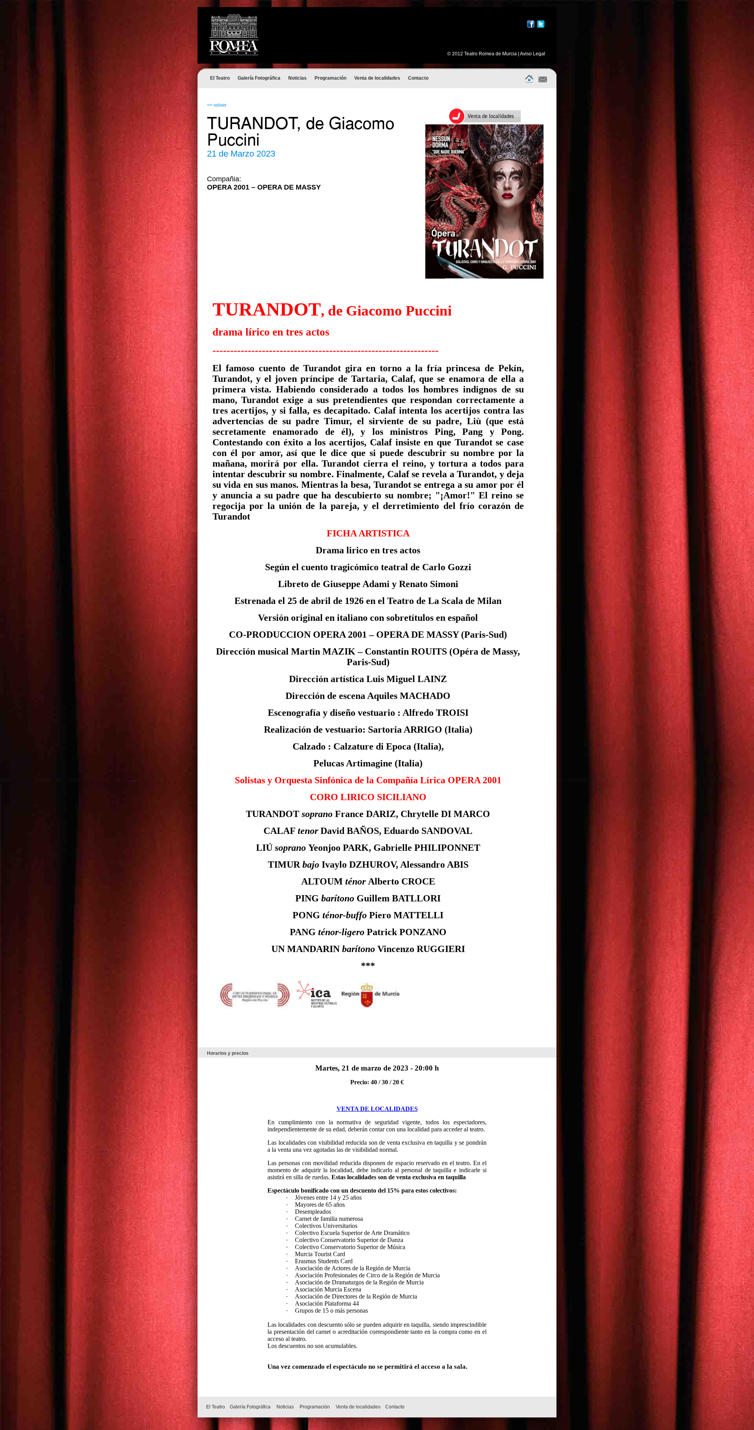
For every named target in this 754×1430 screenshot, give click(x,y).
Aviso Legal (532, 54)
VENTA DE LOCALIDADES (377, 1108)
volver (220, 105)
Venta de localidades (377, 78)
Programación (330, 78)
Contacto (418, 78)
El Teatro (220, 78)
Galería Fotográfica (259, 78)
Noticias (297, 78)
